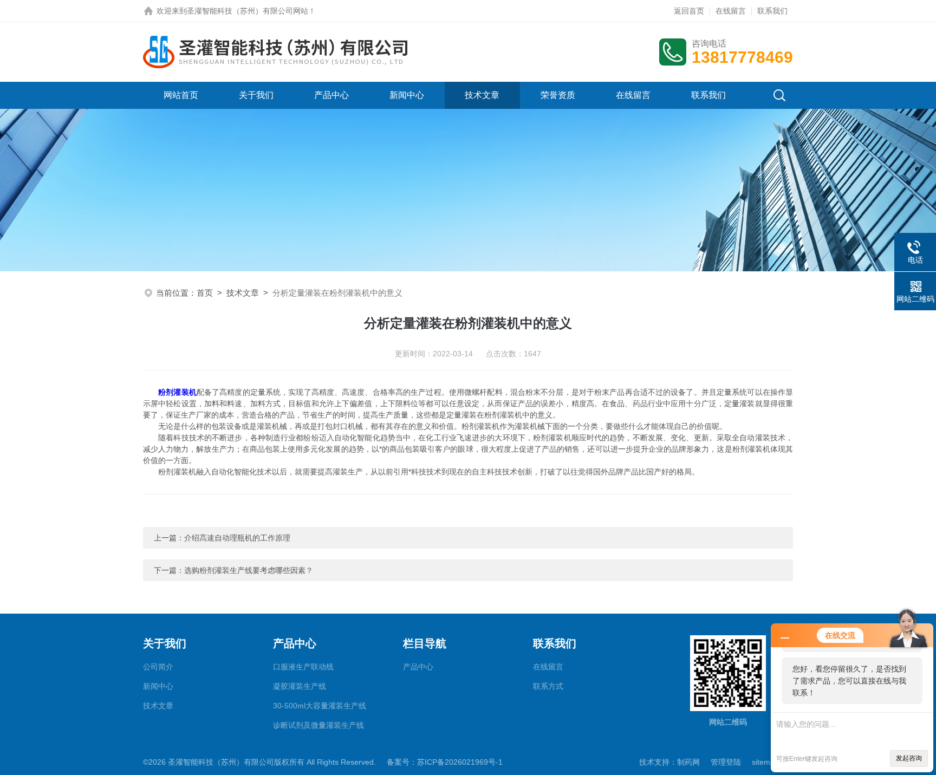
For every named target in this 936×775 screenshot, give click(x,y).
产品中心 (331, 95)
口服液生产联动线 (303, 666)
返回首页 (689, 10)
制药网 (688, 762)
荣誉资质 (558, 95)
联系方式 (548, 686)
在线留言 (731, 10)
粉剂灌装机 (177, 392)
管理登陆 (726, 762)
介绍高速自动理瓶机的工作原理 (237, 537)
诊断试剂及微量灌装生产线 (318, 725)
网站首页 (181, 95)
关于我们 (256, 95)
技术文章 (482, 95)
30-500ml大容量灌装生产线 (319, 705)
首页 (205, 292)
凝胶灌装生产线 (299, 686)
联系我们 (772, 10)
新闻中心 (406, 95)
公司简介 (158, 666)
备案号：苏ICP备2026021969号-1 (445, 762)
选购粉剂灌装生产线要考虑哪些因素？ (248, 570)
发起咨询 (909, 758)
